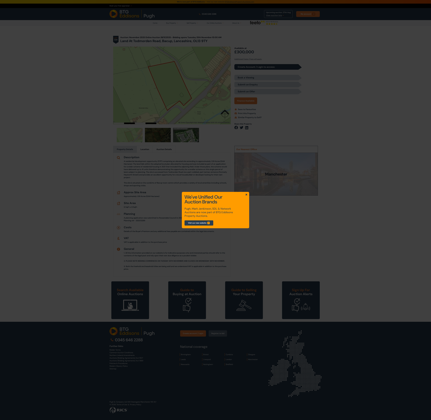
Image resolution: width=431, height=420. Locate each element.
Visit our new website (197, 223)
